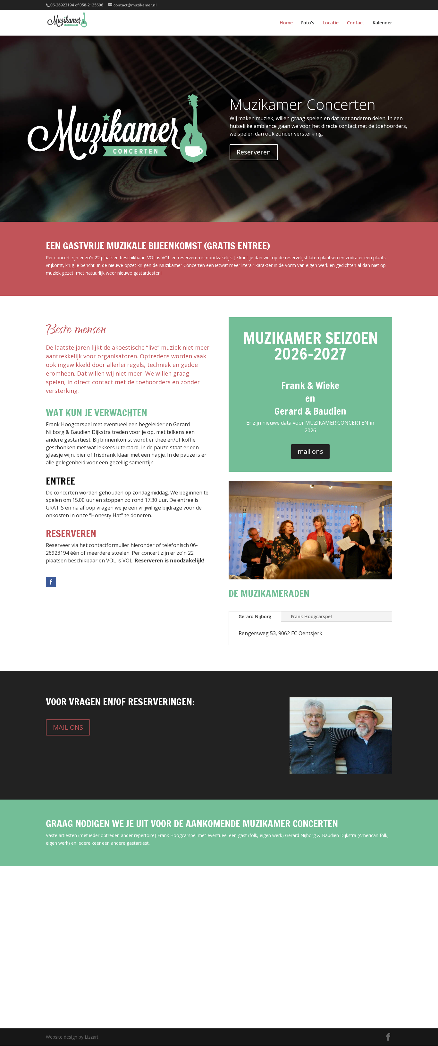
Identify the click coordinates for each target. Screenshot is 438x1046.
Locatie (331, 23)
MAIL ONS (68, 727)
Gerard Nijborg (255, 616)
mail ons (310, 451)
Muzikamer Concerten (302, 104)
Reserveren (254, 152)
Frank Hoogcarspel (311, 616)
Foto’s (307, 23)
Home (286, 23)
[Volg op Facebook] (51, 582)
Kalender (382, 23)
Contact (355, 23)
